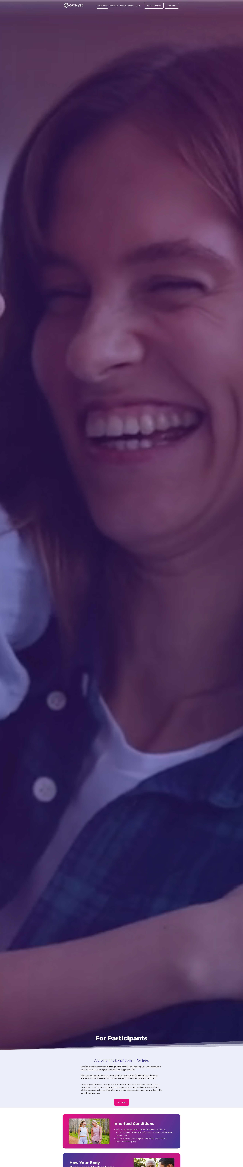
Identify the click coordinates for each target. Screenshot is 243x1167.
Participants (102, 6)
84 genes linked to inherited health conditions (144, 1129)
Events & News (126, 6)
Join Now (172, 6)
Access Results (154, 6)
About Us (114, 6)
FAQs (137, 6)
